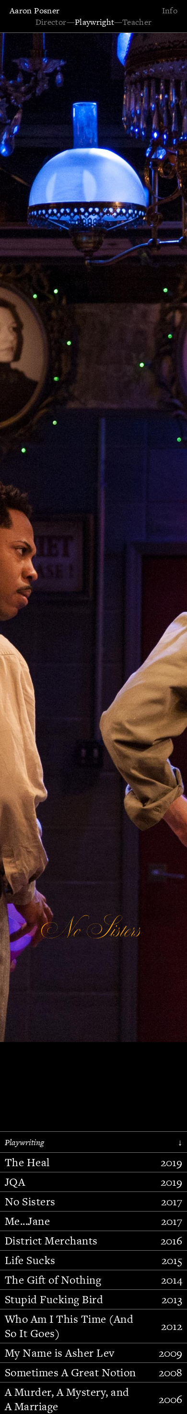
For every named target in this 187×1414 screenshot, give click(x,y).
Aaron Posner (34, 10)
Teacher (137, 22)
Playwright (95, 22)
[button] (36, 660)
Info (169, 10)
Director (51, 22)
